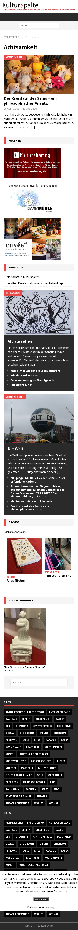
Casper (60, 719)
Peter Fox (12, 782)
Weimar (53, 803)
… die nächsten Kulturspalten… (23, 277)
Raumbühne (13, 789)
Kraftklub (33, 747)
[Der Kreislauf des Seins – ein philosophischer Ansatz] (39, 74)
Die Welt (16, 448)
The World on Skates (60, 576)
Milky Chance (47, 768)
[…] (33, 127)
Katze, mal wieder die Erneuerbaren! (35, 370)
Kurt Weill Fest (16, 761)
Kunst (10, 754)
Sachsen (31, 789)
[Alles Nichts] (24, 556)
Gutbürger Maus (21, 385)
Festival (11, 740)
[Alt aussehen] (39, 333)
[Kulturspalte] (39, 10)
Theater (42, 796)
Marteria (27, 768)
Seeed (44, 789)
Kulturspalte (53, 747)
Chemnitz (21, 726)
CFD (8, 726)
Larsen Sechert (41, 761)
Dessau (10, 733)
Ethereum (59, 733)
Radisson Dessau (34, 782)
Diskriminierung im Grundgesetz (32, 380)
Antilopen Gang (59, 712)
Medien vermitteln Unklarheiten (32, 501)
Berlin (26, 719)
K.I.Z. (37, 740)
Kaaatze (51, 740)
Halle (25, 740)
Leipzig (61, 761)
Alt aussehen (20, 341)
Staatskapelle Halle (19, 796)
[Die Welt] (39, 440)
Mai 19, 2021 (13, 108)
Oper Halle (55, 775)
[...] (33, 364)
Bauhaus (11, 719)
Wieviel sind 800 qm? (24, 375)
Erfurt (43, 733)
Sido (57, 789)
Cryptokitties (42, 726)
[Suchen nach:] (39, 25)
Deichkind (64, 726)
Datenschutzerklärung (41, 907)
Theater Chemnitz (17, 803)
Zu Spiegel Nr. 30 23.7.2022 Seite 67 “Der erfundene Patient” (37, 479)
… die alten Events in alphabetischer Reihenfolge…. (35, 283)
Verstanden (41, 899)
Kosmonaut (13, 747)
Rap (52, 782)
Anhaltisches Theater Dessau (25, 712)
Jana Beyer (32, 108)
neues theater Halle (19, 775)
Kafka (64, 740)
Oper (40, 775)
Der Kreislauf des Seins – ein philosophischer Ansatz (30, 101)
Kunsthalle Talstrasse (33, 754)
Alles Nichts (16, 580)
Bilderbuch (43, 719)
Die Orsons (27, 733)
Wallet (39, 803)
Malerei (11, 768)
